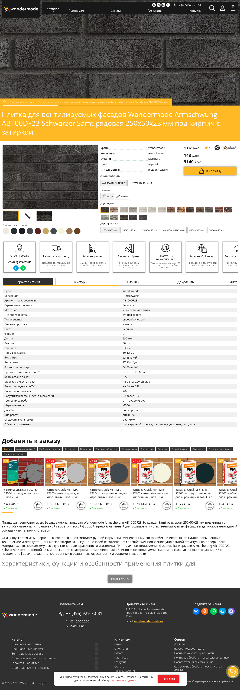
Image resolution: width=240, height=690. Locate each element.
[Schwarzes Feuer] (123, 218)
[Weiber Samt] (152, 210)
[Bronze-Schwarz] (171, 210)
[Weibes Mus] (123, 210)
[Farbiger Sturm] (218, 210)
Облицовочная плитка (26, 644)
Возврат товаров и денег (189, 648)
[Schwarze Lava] (133, 218)
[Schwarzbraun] (209, 210)
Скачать (119, 666)
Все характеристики (110, 175)
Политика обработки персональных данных (201, 657)
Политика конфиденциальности (194, 653)
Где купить (154, 10)
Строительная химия (25, 663)
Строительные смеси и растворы (33, 658)
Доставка (180, 644)
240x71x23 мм (129, 230)
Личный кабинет (124, 671)
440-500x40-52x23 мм (173, 230)
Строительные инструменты (30, 668)
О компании (121, 648)
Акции (118, 644)
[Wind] (161, 210)
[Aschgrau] (104, 218)
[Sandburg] (180, 210)
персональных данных (124, 680)
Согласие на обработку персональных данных (198, 668)
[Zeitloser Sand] (114, 210)
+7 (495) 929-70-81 (19, 262)
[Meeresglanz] (142, 218)
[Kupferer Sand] (199, 210)
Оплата (116, 10)
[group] (56, 257)
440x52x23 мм (197, 230)
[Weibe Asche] (114, 218)
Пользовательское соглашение (193, 662)
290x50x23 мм (149, 230)
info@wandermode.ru (148, 621)
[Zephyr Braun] (228, 210)
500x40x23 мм (216, 230)
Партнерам (76, 10)
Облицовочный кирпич (27, 649)
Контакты (195, 10)
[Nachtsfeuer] (190, 210)
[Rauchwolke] (133, 210)
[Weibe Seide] (142, 210)
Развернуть (118, 578)
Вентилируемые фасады (27, 654)
